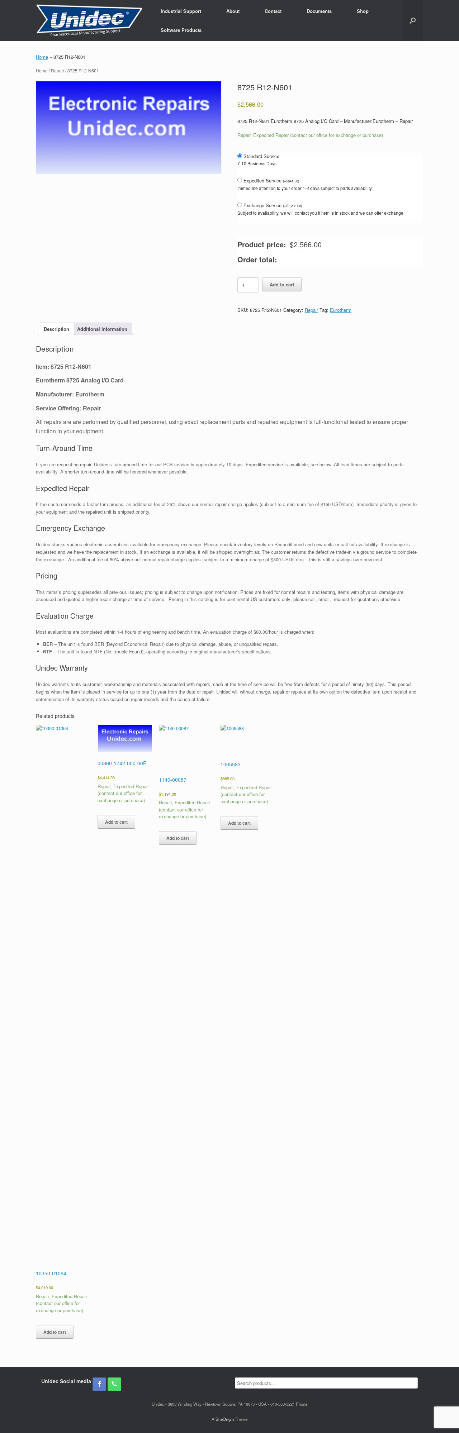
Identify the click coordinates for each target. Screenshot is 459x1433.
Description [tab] (56, 328)
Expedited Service (271, 180)
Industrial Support (181, 11)
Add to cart (282, 284)
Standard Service (261, 156)
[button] (412, 20)
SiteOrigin (225, 1419)
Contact (273, 11)
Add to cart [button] (54, 1332)
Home (42, 56)
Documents (319, 11)
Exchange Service (272, 205)
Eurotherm (340, 309)
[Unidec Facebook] (99, 1384)
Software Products (181, 30)
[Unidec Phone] (114, 1384)
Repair (57, 70)
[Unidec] (89, 20)
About (233, 11)
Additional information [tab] (102, 328)
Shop (363, 11)
